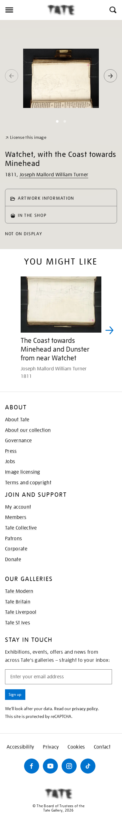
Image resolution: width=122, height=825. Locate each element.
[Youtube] (50, 766)
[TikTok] (87, 766)
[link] (26, 137)
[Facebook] (31, 766)
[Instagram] (69, 766)
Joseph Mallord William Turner (53, 175)
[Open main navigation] (23, 10)
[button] (112, 10)
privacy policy (85, 708)
